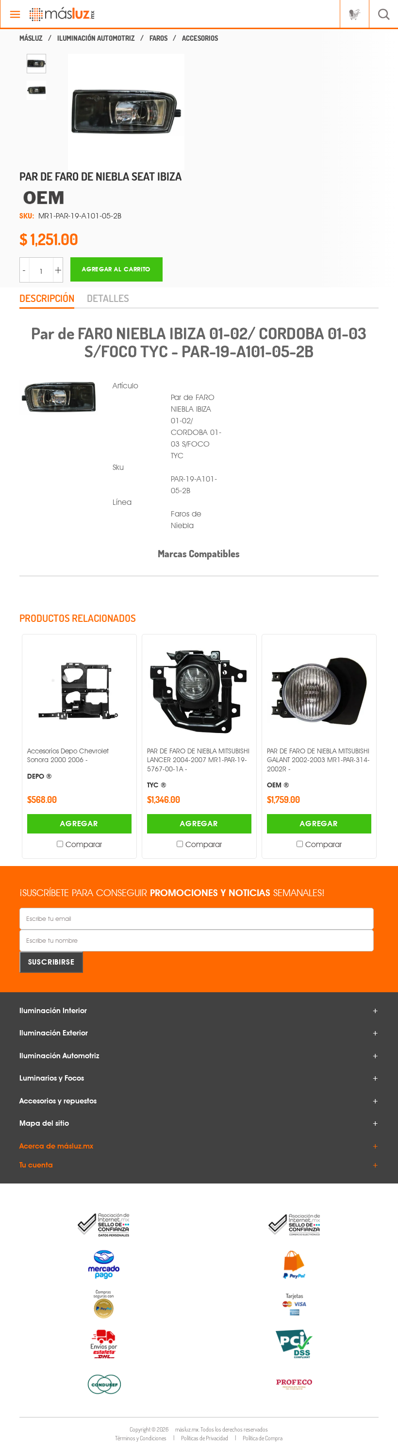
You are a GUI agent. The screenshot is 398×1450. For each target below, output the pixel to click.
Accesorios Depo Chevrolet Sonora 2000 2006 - (68, 763)
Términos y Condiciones (140, 1438)
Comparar (84, 844)
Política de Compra (262, 1438)
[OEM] (116, 197)
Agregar (79, 823)
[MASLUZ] (31, 38)
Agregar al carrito (116, 269)
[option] (36, 63)
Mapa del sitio (44, 1123)
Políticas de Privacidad (204, 1438)
